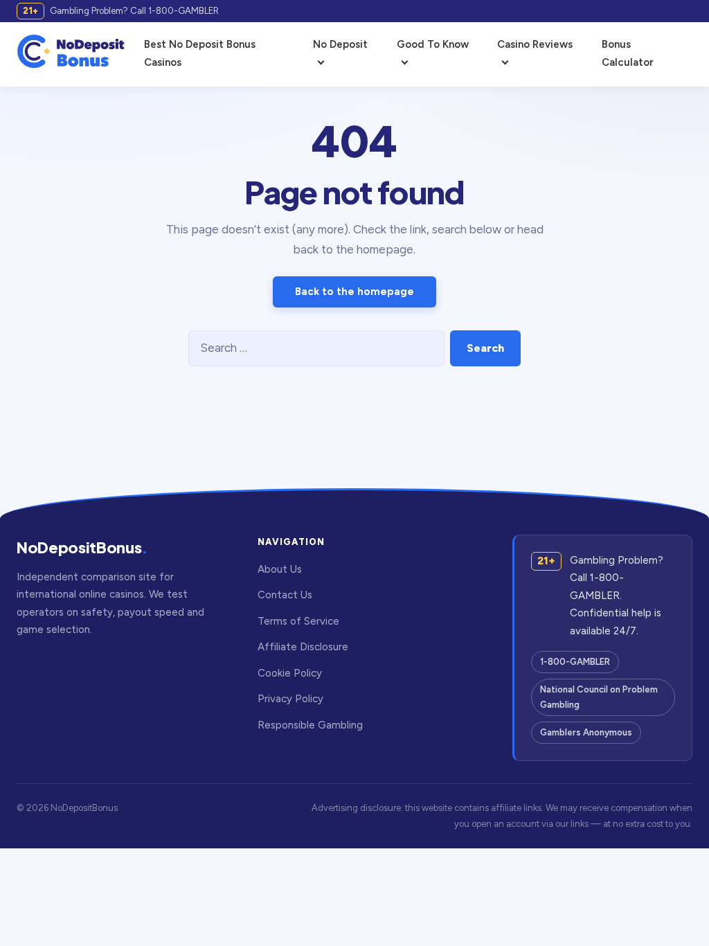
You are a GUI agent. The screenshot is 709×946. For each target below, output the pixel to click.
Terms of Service (298, 621)
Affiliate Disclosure (303, 647)
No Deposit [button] (340, 44)
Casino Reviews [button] (535, 44)
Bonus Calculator (628, 53)
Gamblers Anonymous (586, 732)
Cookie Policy (290, 673)
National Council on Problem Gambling (599, 697)
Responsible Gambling (310, 725)
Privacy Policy (290, 699)
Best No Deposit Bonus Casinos (199, 53)
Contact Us (285, 595)
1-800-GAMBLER (575, 662)
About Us (280, 569)
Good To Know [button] (433, 44)
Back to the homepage (354, 291)
